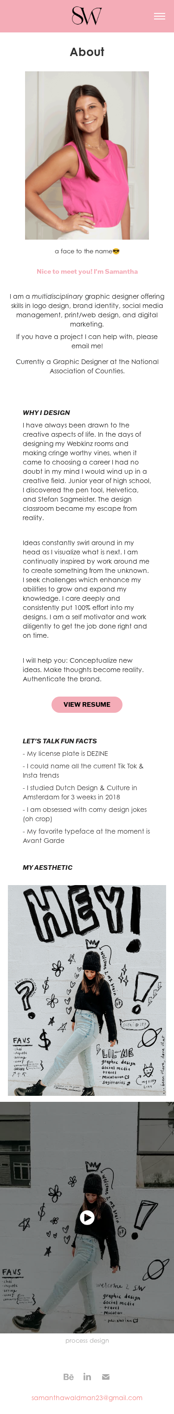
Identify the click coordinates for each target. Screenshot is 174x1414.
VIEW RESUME (87, 704)
